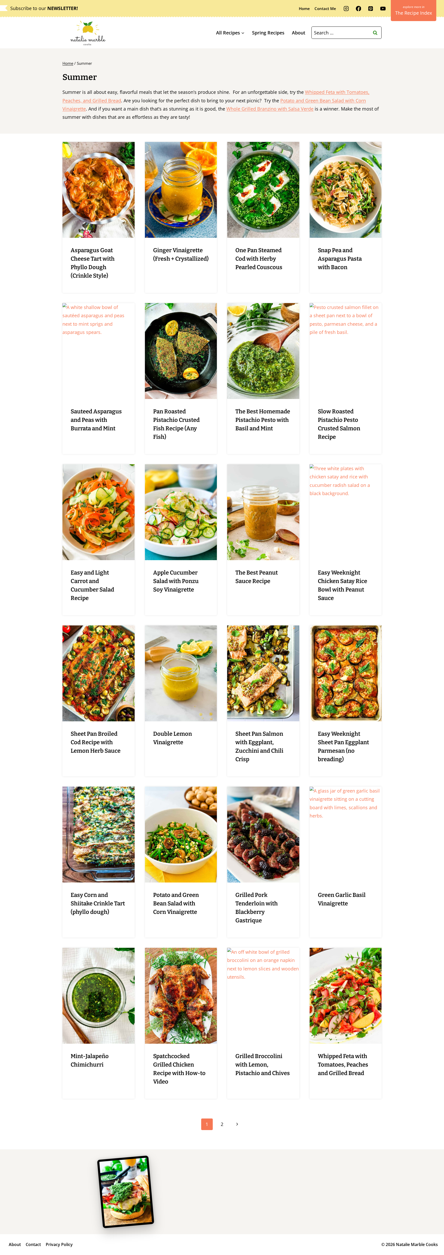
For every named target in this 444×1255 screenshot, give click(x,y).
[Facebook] (358, 8)
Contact (33, 1244)
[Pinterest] (370, 8)
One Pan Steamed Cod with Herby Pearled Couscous (258, 259)
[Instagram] (346, 8)
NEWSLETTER (62, 8)
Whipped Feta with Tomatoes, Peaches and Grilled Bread (343, 1065)
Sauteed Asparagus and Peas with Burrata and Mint (96, 420)
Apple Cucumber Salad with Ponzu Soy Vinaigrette (176, 581)
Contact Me (325, 8)
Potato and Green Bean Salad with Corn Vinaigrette (176, 903)
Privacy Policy (59, 1244)
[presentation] (98, 190)
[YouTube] (383, 8)
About (298, 33)
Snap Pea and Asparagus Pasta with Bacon (340, 259)
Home (304, 8)
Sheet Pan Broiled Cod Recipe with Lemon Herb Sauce (96, 742)
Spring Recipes (268, 33)
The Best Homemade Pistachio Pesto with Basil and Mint (262, 420)
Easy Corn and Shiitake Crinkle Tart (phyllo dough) (98, 903)
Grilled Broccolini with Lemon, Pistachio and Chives (262, 1065)
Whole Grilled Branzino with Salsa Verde (269, 109)
